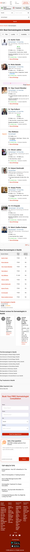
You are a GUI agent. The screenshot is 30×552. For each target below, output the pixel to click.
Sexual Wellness (3, 518)
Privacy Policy (25, 516)
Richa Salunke (4, 262)
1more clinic (12, 73)
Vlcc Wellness (13, 132)
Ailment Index (17, 525)
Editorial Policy (25, 518)
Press (24, 520)
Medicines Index (18, 522)
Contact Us (25, 508)
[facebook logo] (10, 535)
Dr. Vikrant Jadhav (14, 150)
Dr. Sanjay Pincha (14, 188)
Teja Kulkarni (4, 271)
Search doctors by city (10, 508)
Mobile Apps (26, 511)
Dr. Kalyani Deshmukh (16, 168)
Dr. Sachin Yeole (14, 40)
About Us (25, 506)
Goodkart (3, 507)
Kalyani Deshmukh (6, 284)
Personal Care (3, 526)
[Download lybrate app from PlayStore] (15, 543)
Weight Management (4, 521)
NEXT (26, 245)
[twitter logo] (13, 535)
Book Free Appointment (26, 3)
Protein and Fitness (3, 512)
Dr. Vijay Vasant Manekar (17, 88)
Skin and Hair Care (3, 515)
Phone (3, 411)
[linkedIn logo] (16, 535)
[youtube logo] (19, 535)
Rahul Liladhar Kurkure (7, 297)
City (3, 418)
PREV (3, 245)
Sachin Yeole (4, 258)
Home (1, 25)
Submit (24, 459)
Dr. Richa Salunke (14, 65)
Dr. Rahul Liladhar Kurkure (17, 227)
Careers (25, 509)
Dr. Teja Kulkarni (14, 109)
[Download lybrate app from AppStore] (15, 547)
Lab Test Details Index (18, 528)
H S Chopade (4, 292)
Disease (4, 425)
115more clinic (12, 140)
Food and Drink (3, 523)
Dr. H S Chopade (14, 206)
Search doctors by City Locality (11, 512)
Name (3, 404)
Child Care (3, 528)
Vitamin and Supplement (3, 510)
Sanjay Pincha (4, 288)
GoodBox (3, 530)
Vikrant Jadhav (5, 279)
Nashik (5, 25)
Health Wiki (18, 506)
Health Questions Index (18, 512)
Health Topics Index (19, 519)
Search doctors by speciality (10, 516)
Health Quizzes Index (18, 516)
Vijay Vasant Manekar (6, 266)
